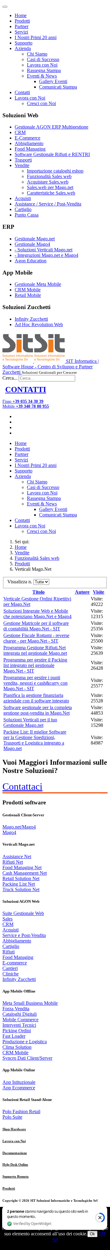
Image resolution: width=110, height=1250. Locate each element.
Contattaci (22, 786)
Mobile (25, 406)
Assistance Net (16, 856)
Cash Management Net (24, 873)
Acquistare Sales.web (47, 181)
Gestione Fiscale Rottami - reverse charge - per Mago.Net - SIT (36, 638)
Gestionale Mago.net (35, 238)
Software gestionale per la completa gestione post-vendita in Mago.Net (37, 710)
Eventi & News (42, 75)
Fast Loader (13, 1036)
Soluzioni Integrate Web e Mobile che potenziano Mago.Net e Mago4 (37, 613)
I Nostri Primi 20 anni (36, 37)
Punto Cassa (26, 214)
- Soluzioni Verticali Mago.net (43, 249)
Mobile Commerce (20, 1019)
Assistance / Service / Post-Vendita (48, 203)
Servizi (21, 32)
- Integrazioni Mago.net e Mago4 (46, 255)
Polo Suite (12, 1117)
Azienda (23, 48)
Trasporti (23, 159)
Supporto (23, 43)
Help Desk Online (15, 1164)
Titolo (38, 592)
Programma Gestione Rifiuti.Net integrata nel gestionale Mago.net (35, 650)
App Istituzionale (18, 1082)
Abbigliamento (29, 143)
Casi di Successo (43, 59)
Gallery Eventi (53, 81)
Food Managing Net (22, 867)
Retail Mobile (28, 295)
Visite (98, 592)
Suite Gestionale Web (23, 913)
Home (21, 15)
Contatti (22, 92)
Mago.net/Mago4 (19, 826)
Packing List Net (18, 884)
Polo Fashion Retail (21, 1111)
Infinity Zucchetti (31, 319)
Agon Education (30, 260)
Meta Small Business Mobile (30, 1003)
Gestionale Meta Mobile (38, 284)
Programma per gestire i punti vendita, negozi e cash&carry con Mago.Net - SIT (35, 683)
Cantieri (10, 968)
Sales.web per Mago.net (50, 187)
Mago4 (9, 832)
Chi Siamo (37, 53)
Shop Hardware (14, 1129)
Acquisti (23, 198)
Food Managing (30, 148)
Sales (7, 918)
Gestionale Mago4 (32, 244)
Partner (21, 26)
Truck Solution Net (20, 889)
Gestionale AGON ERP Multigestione (51, 126)
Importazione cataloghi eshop (55, 170)
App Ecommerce (18, 1087)
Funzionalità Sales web (49, 176)
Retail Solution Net (20, 878)
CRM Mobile (28, 289)
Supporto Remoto (15, 1176)
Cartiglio (23, 209)
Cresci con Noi (41, 103)
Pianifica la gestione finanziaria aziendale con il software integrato (36, 698)
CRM (20, 132)
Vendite (22, 165)
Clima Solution (16, 1047)
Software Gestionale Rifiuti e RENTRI (52, 154)
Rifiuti (8, 951)
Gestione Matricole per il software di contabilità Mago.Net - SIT (36, 626)
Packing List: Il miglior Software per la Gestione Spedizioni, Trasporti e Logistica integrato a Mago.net (34, 740)
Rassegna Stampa (44, 70)
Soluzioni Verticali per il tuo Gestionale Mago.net (30, 722)
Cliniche (10, 973)
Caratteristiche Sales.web (51, 192)
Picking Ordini (16, 1030)
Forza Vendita (15, 1008)
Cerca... (9, 378)
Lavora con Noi (42, 64)
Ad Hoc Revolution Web (39, 324)
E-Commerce (27, 137)
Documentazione (14, 1153)
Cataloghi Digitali (19, 1014)
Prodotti (22, 21)
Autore (82, 592)
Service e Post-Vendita (24, 935)
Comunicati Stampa (58, 86)
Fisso (22, 401)
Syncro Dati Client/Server (27, 1058)
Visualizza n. (20, 581)
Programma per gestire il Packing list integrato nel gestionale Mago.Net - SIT (35, 665)
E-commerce (14, 962)
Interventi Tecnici (19, 1025)
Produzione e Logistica (24, 1041)
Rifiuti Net (12, 862)
